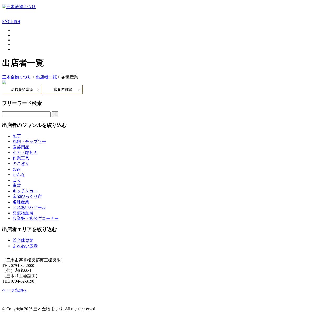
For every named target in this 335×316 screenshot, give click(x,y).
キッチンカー (25, 191)
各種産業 (21, 202)
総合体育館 (23, 240)
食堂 (17, 185)
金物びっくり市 (27, 196)
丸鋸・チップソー (29, 141)
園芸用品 (21, 147)
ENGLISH (11, 21)
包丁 (17, 136)
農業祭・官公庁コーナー (36, 218)
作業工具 (21, 158)
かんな (19, 174)
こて (17, 180)
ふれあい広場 (25, 246)
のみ (17, 169)
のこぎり (21, 163)
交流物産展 (23, 213)
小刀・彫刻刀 (25, 152)
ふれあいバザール (29, 207)
